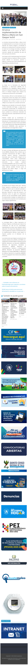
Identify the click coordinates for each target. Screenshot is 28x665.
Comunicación (12, 39)
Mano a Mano (12, 27)
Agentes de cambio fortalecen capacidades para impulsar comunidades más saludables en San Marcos (13, 310)
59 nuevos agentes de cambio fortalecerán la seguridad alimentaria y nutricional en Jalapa (22, 308)
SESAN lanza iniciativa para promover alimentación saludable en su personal (13, 290)
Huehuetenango (6, 27)
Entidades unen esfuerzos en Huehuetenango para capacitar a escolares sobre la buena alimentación (13, 284)
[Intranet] (14, 623)
